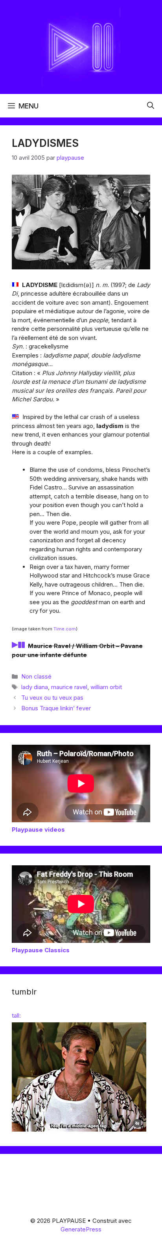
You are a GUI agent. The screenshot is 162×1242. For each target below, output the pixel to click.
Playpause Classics (41, 950)
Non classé (36, 676)
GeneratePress (81, 1229)
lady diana (34, 687)
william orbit (106, 687)
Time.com (64, 629)
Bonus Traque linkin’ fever (56, 708)
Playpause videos (38, 829)
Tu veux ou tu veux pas (52, 697)
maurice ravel (69, 687)
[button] (150, 105)
